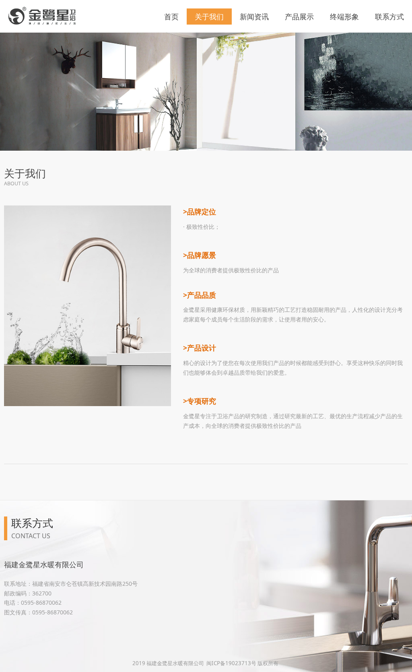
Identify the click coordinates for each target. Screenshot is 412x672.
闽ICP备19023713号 (231, 663)
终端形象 (344, 16)
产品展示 (299, 16)
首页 (171, 16)
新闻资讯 (254, 16)
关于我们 (209, 16)
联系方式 (389, 16)
